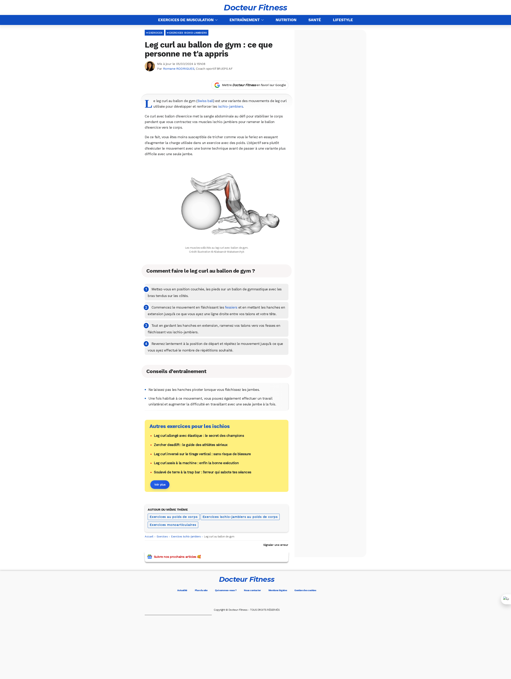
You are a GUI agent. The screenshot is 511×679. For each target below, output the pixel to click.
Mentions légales (277, 590)
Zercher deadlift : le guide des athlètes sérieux (190, 445)
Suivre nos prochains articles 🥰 (177, 557)
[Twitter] (241, 600)
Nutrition (286, 20)
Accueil (149, 536)
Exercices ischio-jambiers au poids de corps (240, 517)
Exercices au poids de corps (174, 517)
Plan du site (201, 590)
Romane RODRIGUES (178, 68)
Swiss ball (205, 101)
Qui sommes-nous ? (226, 590)
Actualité (182, 590)
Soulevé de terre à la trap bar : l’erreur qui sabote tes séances (202, 472)
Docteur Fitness (255, 8)
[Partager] (506, 599)
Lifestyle (343, 20)
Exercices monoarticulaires (173, 525)
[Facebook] (230, 600)
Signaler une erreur (275, 544)
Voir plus (159, 484)
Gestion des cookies (305, 590)
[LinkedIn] (263, 600)
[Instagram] (252, 600)
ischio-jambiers (230, 106)
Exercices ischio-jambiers (188, 32)
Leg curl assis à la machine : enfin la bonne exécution (196, 463)
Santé (314, 20)
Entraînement (245, 20)
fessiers (231, 307)
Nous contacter (252, 590)
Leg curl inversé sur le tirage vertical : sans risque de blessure (202, 454)
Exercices (155, 32)
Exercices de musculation (186, 20)
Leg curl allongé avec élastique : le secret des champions (199, 436)
